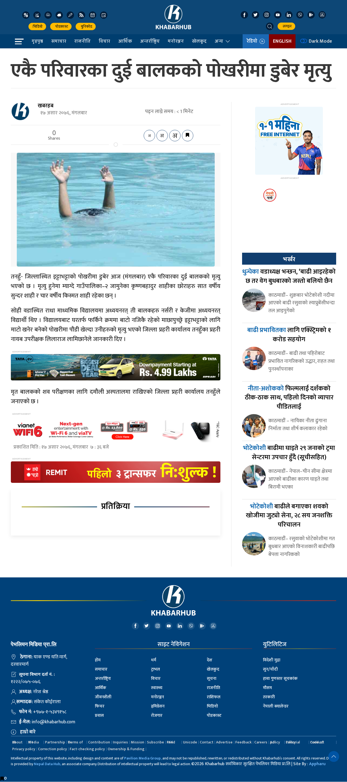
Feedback (243, 742)
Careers (260, 742)
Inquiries (120, 742)
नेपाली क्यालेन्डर (275, 706)
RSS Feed (171, 742)
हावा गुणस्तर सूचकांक (280, 678)
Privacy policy (23, 749)
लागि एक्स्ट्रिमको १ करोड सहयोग (289, 335)
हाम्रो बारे (28, 732)
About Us (17, 742)
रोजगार (156, 715)
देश (209, 660)
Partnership (55, 742)
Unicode (190, 742)
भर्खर (289, 259)
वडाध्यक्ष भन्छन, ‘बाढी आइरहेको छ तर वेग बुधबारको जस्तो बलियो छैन (289, 276)
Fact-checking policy (87, 749)
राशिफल (213, 697)
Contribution (99, 742)
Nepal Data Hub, (47, 764)
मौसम (267, 688)
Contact (206, 742)
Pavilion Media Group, (143, 758)
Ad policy (275, 742)
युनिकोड (85, 26)
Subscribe (155, 742)
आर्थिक (125, 41)
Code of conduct (317, 742)
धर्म (153, 660)
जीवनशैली (103, 697)
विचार (104, 41)
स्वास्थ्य (156, 688)
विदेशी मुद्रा (271, 660)
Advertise (224, 742)
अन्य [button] (219, 41)
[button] (270, 26)
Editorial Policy (293, 742)
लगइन (286, 26)
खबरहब (45, 105)
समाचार (58, 41)
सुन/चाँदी (270, 669)
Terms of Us (75, 742)
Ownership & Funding (126, 749)
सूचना (211, 678)
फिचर (99, 706)
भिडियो (37, 26)
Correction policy (52, 749)
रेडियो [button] (253, 41)
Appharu (317, 764)
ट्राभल (155, 669)
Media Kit (33, 742)
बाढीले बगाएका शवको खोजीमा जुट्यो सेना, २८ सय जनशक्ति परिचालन (289, 515)
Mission (137, 742)
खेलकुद (199, 41)
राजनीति (82, 41)
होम (98, 660)
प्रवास (99, 715)
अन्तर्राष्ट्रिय (150, 41)
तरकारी (269, 697)
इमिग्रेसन (158, 706)
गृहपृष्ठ (37, 41)
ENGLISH (282, 41)
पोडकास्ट (61, 26)
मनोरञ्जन (176, 41)
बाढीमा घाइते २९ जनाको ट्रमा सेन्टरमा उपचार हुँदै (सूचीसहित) (289, 453)
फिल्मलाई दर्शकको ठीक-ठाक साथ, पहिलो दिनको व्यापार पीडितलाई (289, 397)
